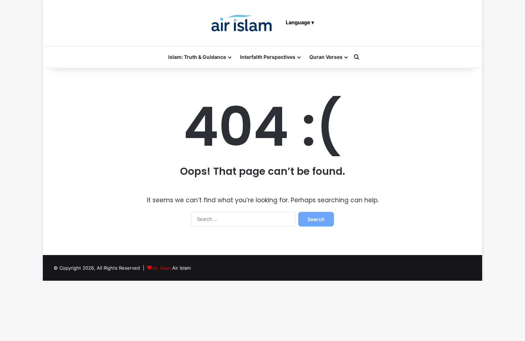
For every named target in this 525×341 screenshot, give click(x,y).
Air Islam (181, 268)
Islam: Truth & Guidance (197, 57)
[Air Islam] (241, 23)
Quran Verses (325, 57)
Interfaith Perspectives (267, 57)
